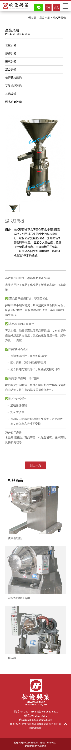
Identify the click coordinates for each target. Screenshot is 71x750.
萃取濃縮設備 (13, 85)
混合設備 (10, 69)
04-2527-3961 (39, 715)
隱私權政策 (35, 728)
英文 (56, 7)
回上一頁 (35, 465)
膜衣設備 (10, 61)
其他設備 (10, 93)
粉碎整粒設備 (13, 77)
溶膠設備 (10, 53)
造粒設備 (10, 45)
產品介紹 (44, 17)
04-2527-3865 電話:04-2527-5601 (39, 711)
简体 (48, 7)
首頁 (33, 17)
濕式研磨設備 (13, 101)
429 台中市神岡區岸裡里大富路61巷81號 (39, 724)
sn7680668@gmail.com (39, 719)
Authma (42, 745)
